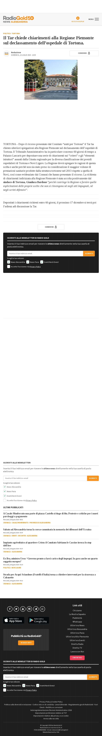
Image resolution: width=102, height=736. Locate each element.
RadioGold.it (58, 725)
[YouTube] (23, 609)
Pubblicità (77, 618)
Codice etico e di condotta (43, 704)
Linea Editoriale (61, 704)
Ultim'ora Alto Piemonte (77, 636)
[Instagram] (29, 609)
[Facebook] (9, 609)
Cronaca (7, 523)
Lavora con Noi (77, 651)
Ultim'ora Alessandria (77, 629)
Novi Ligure (16, 568)
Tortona (16, 33)
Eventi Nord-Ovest (51, 262)
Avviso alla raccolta (51, 718)
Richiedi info (26, 643)
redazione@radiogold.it (60, 730)
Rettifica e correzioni (54, 707)
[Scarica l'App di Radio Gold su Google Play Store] (38, 620)
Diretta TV (77, 647)
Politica (6, 33)
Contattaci (77, 658)
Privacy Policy (35, 266)
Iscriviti (89, 253)
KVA (58, 732)
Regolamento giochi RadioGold (81, 704)
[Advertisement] (51, 121)
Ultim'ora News (77, 625)
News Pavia (34, 262)
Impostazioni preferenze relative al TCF (51, 713)
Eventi (14, 536)
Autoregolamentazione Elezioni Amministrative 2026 (51, 710)
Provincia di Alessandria (39, 523)
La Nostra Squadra (77, 614)
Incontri (22, 536)
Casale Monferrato (20, 523)
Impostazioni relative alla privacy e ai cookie (51, 716)
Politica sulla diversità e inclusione (17, 704)
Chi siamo (77, 610)
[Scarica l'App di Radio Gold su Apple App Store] (13, 620)
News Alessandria (17, 262)
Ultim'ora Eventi (77, 640)
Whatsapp (77, 621)
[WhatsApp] (42, 609)
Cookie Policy (57, 702)
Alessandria (32, 536)
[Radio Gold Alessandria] (18, 19)
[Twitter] (16, 609)
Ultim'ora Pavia (77, 632)
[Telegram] (36, 609)
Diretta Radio (77, 644)
